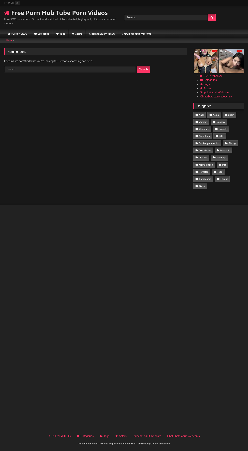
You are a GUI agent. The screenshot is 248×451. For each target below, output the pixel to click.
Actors (78, 33)
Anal (201, 114)
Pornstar (203, 171)
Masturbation (206, 164)
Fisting (232, 143)
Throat (224, 179)
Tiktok (202, 186)
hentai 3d (225, 150)
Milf (224, 164)
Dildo (221, 136)
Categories (43, 33)
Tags (62, 33)
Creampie (204, 129)
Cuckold (223, 129)
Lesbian (203, 157)
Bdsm (231, 114)
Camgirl (203, 122)
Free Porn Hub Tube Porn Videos (59, 13)
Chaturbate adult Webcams (136, 33)
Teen (220, 171)
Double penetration (209, 143)
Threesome (205, 179)
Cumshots (204, 136)
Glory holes (205, 150)
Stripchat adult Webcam (102, 33)
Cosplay (220, 122)
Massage (221, 157)
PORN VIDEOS (19, 33)
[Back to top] (237, 441)
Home (9, 40)
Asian (216, 114)
